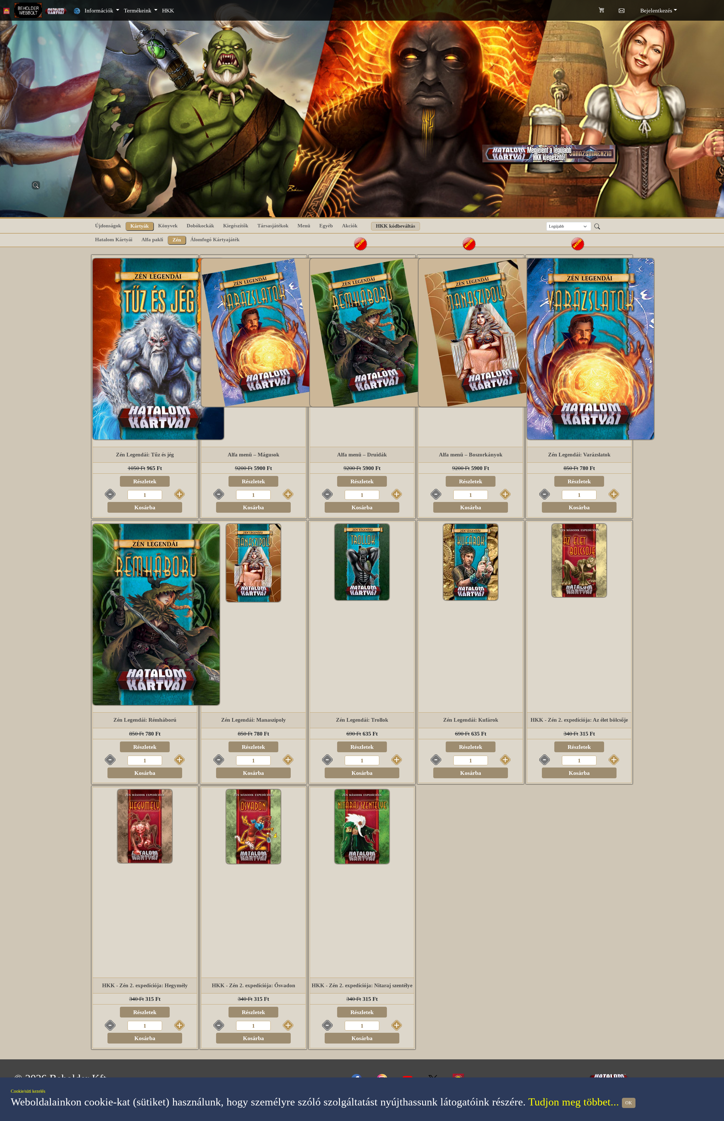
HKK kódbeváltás (395, 226)
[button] (609, 9)
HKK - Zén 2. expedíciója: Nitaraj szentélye (362, 985)
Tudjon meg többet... (573, 1102)
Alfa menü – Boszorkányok (471, 455)
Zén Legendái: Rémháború (144, 720)
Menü (304, 225)
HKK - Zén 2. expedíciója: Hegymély (145, 985)
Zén (177, 240)
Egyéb (326, 225)
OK (628, 1102)
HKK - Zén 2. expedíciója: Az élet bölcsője (579, 720)
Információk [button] (100, 10)
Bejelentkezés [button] (656, 10)
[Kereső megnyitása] (36, 185)
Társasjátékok (272, 225)
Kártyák (139, 226)
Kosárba (144, 507)
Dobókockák (200, 225)
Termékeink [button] (138, 10)
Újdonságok (108, 225)
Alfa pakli (152, 239)
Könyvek (168, 225)
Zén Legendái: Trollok (362, 720)
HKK (168, 10)
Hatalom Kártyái (113, 239)
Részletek (144, 481)
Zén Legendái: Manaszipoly (253, 720)
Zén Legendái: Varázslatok (579, 455)
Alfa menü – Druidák (362, 455)
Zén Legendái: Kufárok (470, 720)
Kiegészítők (235, 225)
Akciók (349, 225)
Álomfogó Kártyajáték (215, 239)
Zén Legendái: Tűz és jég (145, 455)
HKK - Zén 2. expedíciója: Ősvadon (253, 985)
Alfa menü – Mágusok (253, 455)
